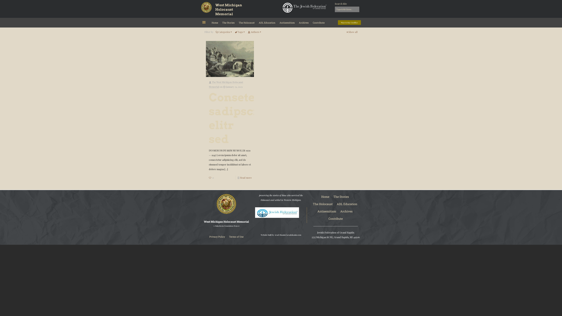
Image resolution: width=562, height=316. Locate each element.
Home (215, 22)
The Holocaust (247, 22)
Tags (240, 32)
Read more (246, 177)
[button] (204, 22)
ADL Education (267, 22)
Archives (304, 22)
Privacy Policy (217, 236)
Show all (353, 32)
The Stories (228, 22)
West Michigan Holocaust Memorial (228, 9)
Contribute (319, 22)
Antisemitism (287, 22)
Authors (255, 32)
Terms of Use (236, 236)
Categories (224, 32)
